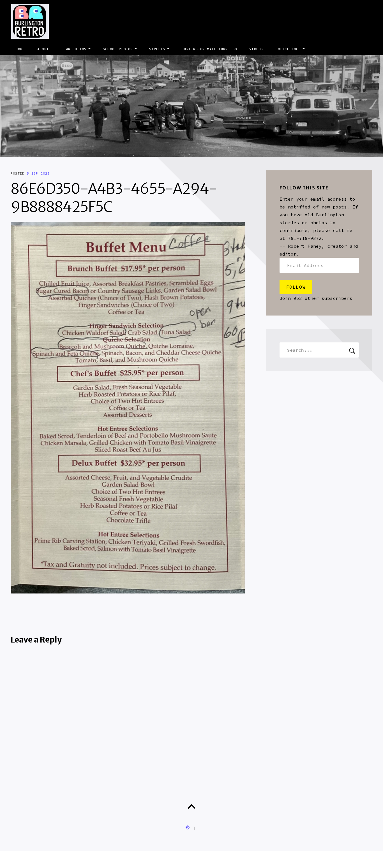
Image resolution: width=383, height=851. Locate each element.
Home (20, 49)
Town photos (73, 49)
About (43, 49)
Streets (157, 49)
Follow (296, 287)
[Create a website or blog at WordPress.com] (188, 828)
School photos (118, 49)
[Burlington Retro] (191, 106)
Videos (256, 49)
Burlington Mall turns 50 (209, 49)
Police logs (288, 49)
